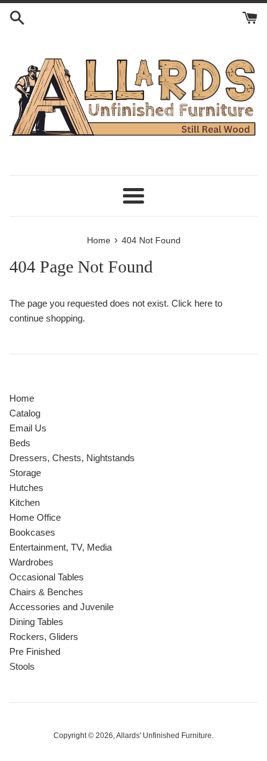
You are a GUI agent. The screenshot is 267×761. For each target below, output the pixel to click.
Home (21, 398)
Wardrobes (31, 562)
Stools (22, 666)
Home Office (35, 517)
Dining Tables (36, 621)
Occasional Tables (46, 577)
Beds (19, 443)
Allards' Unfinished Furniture (164, 735)
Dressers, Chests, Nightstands (72, 458)
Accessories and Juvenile (61, 606)
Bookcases (32, 532)
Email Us (28, 428)
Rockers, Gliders (43, 636)
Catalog (24, 413)
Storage (25, 472)
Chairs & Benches (46, 592)
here (203, 303)
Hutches (26, 487)
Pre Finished (34, 651)
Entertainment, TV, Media (60, 547)
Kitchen (24, 502)
